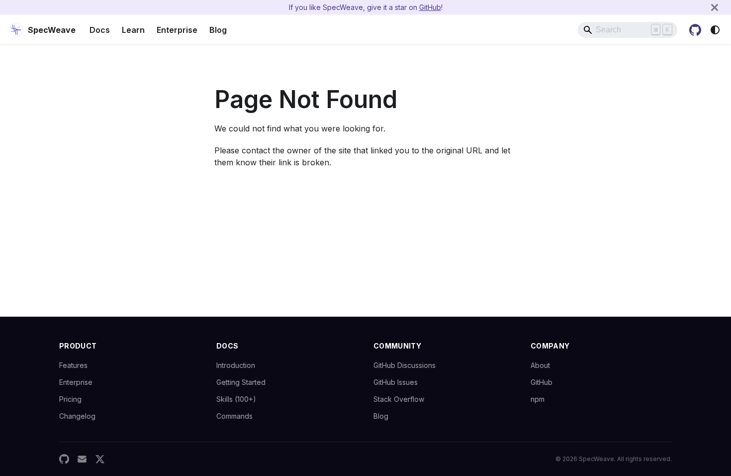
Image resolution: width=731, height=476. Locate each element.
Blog (218, 30)
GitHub (430, 7)
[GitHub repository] (695, 30)
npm (538, 399)
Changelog (77, 416)
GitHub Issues (395, 382)
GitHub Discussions (404, 365)
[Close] (714, 7)
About (540, 365)
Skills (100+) (236, 399)
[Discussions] (82, 459)
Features (73, 365)
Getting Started (241, 382)
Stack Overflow (398, 399)
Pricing (70, 399)
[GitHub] (64, 459)
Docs (100, 30)
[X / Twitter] (100, 459)
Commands (234, 416)
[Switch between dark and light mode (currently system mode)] (715, 30)
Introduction (235, 365)
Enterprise (177, 30)
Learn (133, 30)
